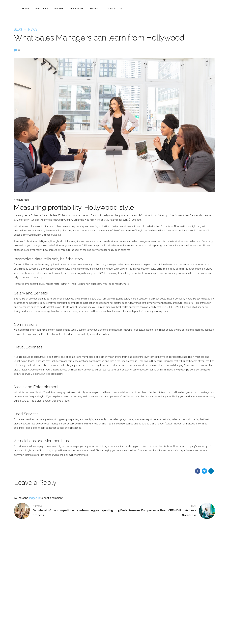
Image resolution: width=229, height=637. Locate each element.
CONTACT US (114, 8)
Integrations (89, 590)
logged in (34, 498)
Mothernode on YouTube (130, 595)
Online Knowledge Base (129, 586)
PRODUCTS (42, 8)
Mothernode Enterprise (60, 586)
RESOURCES (76, 8)
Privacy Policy (89, 609)
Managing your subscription (131, 590)
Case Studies (89, 586)
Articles (87, 614)
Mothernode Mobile (58, 595)
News (32, 29)
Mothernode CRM (57, 590)
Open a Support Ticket (128, 600)
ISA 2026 (87, 595)
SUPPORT (95, 8)
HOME (25, 8)
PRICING (58, 8)
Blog (18, 29)
